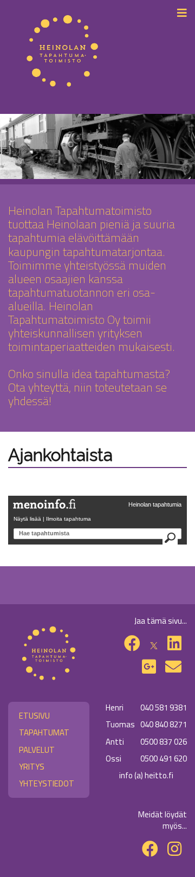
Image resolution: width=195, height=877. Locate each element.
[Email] (173, 666)
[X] (154, 643)
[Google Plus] (149, 666)
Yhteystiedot (46, 783)
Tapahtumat (44, 732)
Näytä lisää (27, 519)
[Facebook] (132, 643)
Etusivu (34, 715)
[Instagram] (174, 848)
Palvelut (37, 750)
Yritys (31, 766)
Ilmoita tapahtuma (68, 519)
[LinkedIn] (174, 643)
